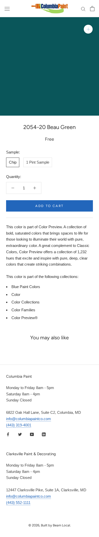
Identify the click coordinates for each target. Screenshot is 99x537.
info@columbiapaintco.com (28, 419)
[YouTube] (32, 434)
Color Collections (25, 302)
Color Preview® (24, 318)
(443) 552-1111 (18, 502)
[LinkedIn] (44, 434)
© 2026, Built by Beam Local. (49, 525)
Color (15, 294)
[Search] (83, 8)
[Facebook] (8, 434)
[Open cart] (92, 8)
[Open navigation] (7, 9)
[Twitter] (20, 434)
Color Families (23, 310)
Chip (12, 162)
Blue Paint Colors (25, 287)
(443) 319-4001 (18, 425)
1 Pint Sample (37, 162)
